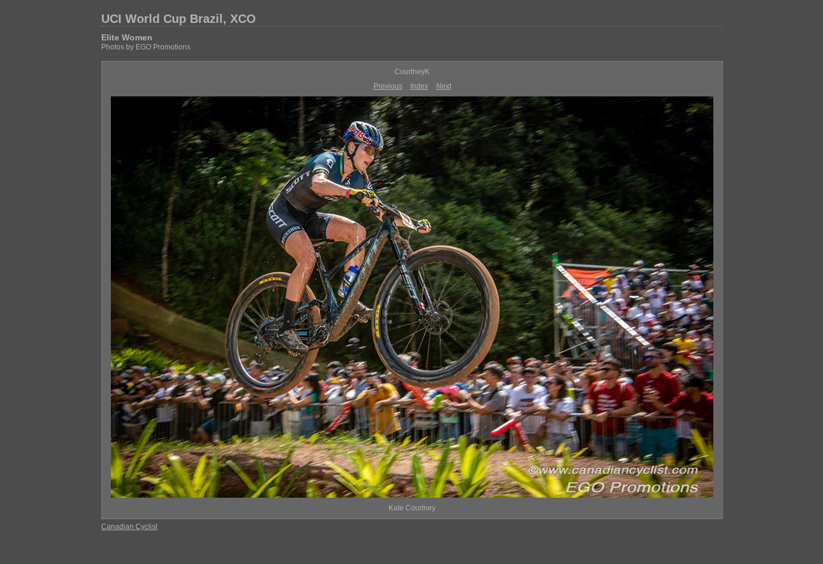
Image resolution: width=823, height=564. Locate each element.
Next (443, 86)
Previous (388, 86)
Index (419, 86)
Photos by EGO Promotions (145, 47)
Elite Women (126, 37)
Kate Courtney (412, 508)
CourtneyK (412, 71)
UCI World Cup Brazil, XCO (178, 18)
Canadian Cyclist (129, 526)
